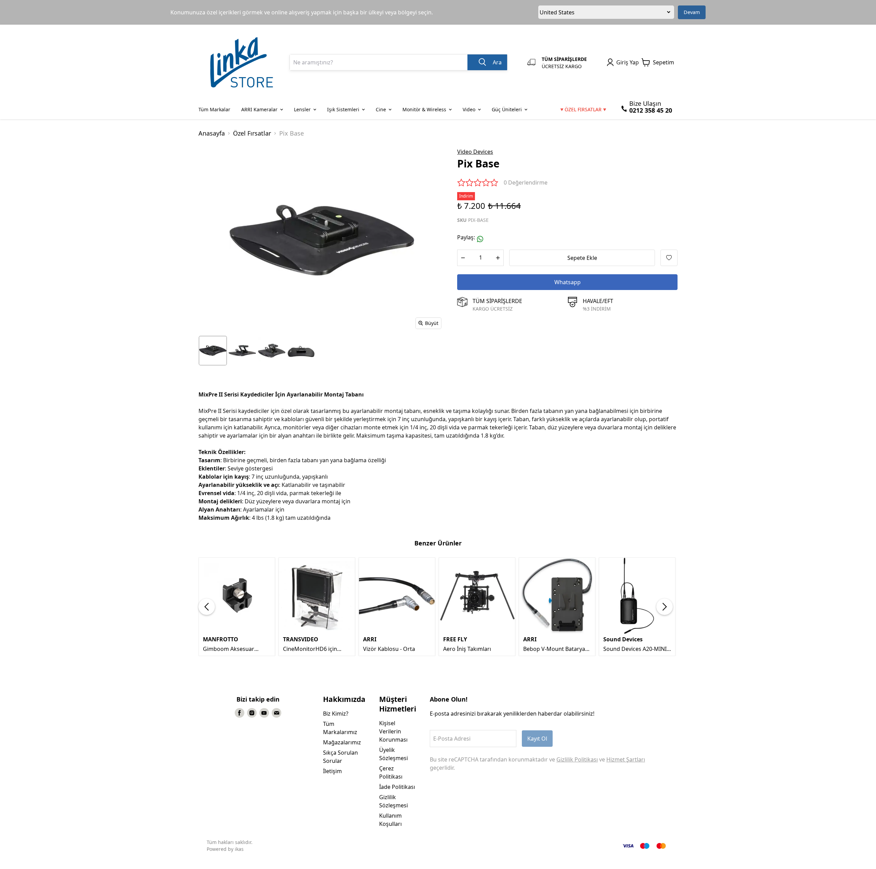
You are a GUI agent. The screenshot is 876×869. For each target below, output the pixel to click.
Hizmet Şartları (625, 759)
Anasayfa (211, 133)
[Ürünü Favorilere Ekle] (669, 258)
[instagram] (252, 713)
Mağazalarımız (342, 742)
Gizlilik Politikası (577, 759)
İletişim (332, 771)
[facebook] (239, 713)
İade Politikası (397, 787)
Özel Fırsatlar (252, 133)
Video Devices (475, 151)
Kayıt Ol (537, 738)
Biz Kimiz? (335, 713)
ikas (239, 849)
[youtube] (264, 713)
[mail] (276, 713)
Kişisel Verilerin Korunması (393, 731)
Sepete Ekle (582, 258)
